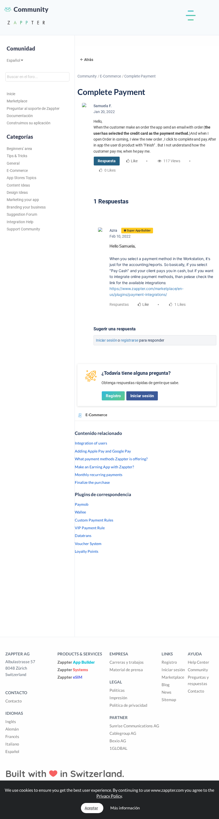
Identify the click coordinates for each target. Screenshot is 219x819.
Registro (113, 395)
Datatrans (83, 535)
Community (87, 76)
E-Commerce (17, 170)
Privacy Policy (109, 795)
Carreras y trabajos (127, 662)
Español (14, 60)
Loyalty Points (86, 551)
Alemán (12, 729)
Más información (125, 807)
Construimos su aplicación (28, 123)
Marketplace (17, 101)
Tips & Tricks (17, 156)
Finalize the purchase (92, 482)
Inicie (11, 94)
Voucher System (88, 543)
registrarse (129, 340)
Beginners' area (19, 148)
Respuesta (107, 161)
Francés (12, 736)
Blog (166, 684)
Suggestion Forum (22, 214)
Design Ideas (17, 192)
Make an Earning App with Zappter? (104, 467)
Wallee (80, 512)
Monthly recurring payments (98, 474)
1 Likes (180, 304)
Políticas (117, 690)
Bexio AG (118, 740)
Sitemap (169, 699)
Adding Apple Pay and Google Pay (103, 451)
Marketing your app (23, 200)
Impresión (118, 697)
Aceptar (91, 808)
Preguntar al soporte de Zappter (33, 108)
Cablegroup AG (123, 733)
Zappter (76, 662)
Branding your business (26, 207)
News (166, 692)
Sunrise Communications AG (134, 725)
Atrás (88, 59)
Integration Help (20, 222)
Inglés (10, 721)
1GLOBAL (118, 748)
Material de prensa (126, 669)
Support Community (23, 229)
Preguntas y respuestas (198, 680)
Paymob (81, 504)
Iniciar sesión (106, 340)
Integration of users (91, 443)
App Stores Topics (21, 178)
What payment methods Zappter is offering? (111, 459)
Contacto (13, 700)
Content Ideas (18, 185)
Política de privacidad (128, 705)
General (13, 163)
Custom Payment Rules (94, 520)
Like (134, 161)
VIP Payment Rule (90, 528)
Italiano (12, 743)
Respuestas (119, 304)
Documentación (20, 116)
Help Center (198, 662)
